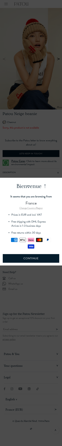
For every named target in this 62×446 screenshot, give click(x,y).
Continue (30, 258)
